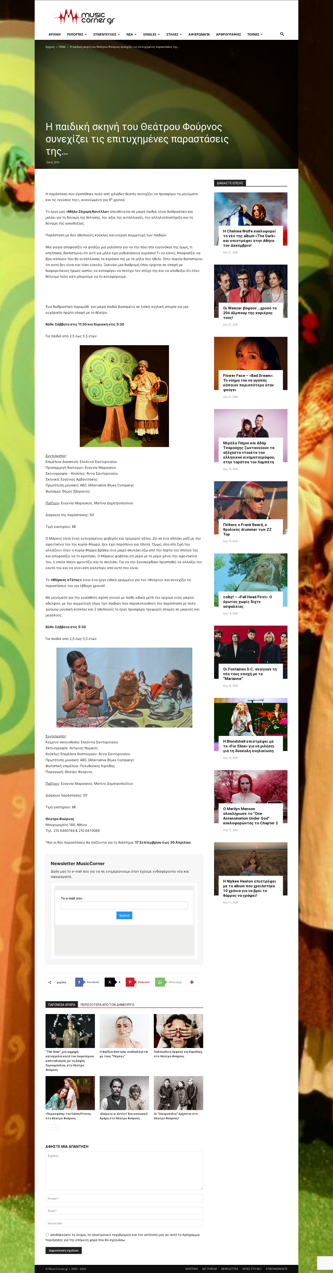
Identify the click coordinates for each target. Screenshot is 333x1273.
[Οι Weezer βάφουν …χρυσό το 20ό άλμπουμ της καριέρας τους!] (250, 291)
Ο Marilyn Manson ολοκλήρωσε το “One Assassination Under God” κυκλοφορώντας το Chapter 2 (250, 815)
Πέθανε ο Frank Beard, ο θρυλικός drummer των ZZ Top (247, 529)
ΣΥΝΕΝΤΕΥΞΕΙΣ (104, 34)
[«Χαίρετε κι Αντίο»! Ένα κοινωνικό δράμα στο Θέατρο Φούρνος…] (124, 1093)
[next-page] (55, 1127)
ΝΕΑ (129, 34)
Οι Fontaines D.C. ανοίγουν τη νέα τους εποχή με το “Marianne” (250, 674)
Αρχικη (55, 34)
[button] (282, 35)
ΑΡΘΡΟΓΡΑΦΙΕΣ (228, 34)
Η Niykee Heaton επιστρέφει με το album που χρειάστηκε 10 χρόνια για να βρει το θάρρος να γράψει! (249, 888)
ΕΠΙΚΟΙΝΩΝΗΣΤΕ (276, 1269)
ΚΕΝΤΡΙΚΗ (191, 1269)
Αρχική (50, 47)
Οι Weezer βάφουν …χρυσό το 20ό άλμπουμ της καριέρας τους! (250, 313)
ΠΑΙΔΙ (62, 47)
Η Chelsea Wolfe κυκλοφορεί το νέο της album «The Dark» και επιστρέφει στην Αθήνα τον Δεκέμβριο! (249, 238)
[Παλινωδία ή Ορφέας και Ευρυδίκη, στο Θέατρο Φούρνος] (178, 1031)
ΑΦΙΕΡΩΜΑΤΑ (199, 34)
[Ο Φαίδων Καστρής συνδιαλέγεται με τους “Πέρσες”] (124, 1031)
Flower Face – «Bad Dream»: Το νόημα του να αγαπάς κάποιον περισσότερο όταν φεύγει (248, 382)
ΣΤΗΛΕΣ (172, 34)
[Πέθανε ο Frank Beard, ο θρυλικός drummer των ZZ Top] (250, 507)
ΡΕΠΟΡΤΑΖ (75, 34)
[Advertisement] (205, 17)
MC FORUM (209, 1269)
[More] (192, 982)
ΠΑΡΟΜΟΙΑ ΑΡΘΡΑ (61, 1005)
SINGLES (149, 34)
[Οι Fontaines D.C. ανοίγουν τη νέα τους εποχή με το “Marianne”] (250, 652)
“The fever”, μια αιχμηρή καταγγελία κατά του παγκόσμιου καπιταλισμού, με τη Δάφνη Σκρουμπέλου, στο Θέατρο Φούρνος (70, 1061)
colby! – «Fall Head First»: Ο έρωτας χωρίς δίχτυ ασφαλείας (247, 602)
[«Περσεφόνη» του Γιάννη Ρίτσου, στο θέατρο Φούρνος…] (70, 1093)
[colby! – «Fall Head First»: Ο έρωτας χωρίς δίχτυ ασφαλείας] (250, 580)
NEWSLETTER (229, 1269)
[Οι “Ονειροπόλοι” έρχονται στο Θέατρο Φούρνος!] (178, 1093)
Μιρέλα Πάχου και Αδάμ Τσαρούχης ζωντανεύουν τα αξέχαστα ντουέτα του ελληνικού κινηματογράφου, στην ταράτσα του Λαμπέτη (249, 452)
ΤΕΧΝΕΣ (253, 34)
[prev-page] (48, 1127)
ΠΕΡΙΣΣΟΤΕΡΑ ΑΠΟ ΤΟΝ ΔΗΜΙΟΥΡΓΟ (107, 1005)
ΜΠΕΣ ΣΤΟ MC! (252, 1269)
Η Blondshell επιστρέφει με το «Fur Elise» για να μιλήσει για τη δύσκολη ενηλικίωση (249, 746)
